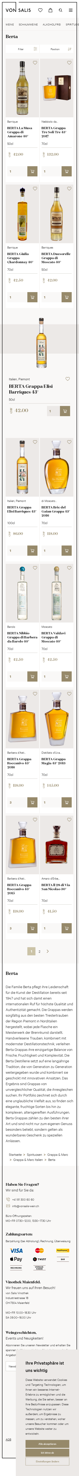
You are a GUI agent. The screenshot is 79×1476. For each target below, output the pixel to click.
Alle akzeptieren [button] (47, 1443)
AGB (8, 1439)
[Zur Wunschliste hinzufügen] (35, 62)
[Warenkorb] (50, 10)
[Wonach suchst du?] (61, 10)
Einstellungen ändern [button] (47, 1461)
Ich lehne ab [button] (47, 1452)
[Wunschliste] (40, 10)
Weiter (48, 951)
